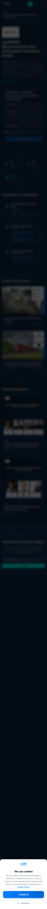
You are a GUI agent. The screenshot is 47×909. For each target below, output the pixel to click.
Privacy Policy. (23, 887)
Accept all (23, 894)
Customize (25, 903)
